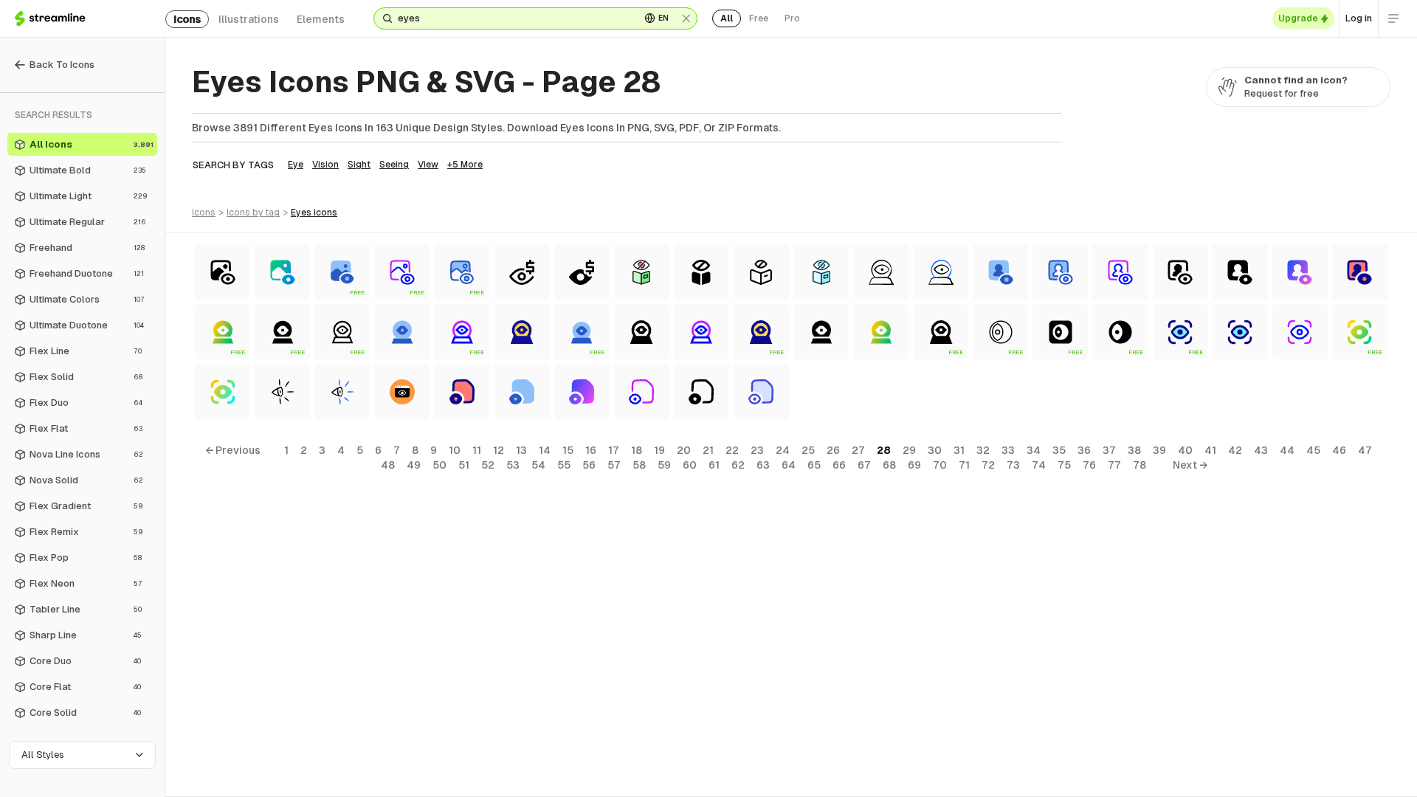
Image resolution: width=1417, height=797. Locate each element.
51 (463, 465)
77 (1114, 465)
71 (964, 465)
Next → (1190, 465)
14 (545, 450)
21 (708, 450)
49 (414, 465)
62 (738, 465)
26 (833, 450)
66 (839, 465)
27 (858, 450)
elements (321, 19)
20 (684, 450)
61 (714, 465)
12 (498, 450)
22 (732, 450)
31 (959, 450)
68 (889, 465)
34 (1034, 450)
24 (783, 450)
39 (1159, 450)
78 (1139, 465)
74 (1039, 465)
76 (1089, 465)
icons (187, 19)
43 (1261, 450)
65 (814, 465)
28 (884, 450)
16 (590, 450)
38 (1134, 450)
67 (864, 465)
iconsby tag (253, 212)
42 (1235, 450)
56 (589, 465)
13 (521, 450)
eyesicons (314, 212)
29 (909, 450)
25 (808, 450)
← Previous (233, 450)
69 (914, 465)
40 (1185, 450)
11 (476, 450)
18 (636, 450)
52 (487, 465)
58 (639, 465)
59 (664, 465)
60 (690, 465)
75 (1064, 465)
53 (513, 465)
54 (538, 465)
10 (455, 450)
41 (1210, 450)
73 (1013, 465)
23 (757, 450)
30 (935, 450)
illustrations (248, 19)
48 (388, 465)
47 (1365, 450)
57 (614, 465)
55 (563, 465)
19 (659, 450)
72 (988, 465)
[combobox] (513, 18)
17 (613, 450)
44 (1287, 450)
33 (1008, 450)
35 (1059, 450)
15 (567, 450)
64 (789, 465)
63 (763, 465)
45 (1313, 450)
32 (983, 450)
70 (940, 465)
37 (1109, 450)
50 (439, 465)
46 (1339, 450)
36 (1084, 450)
